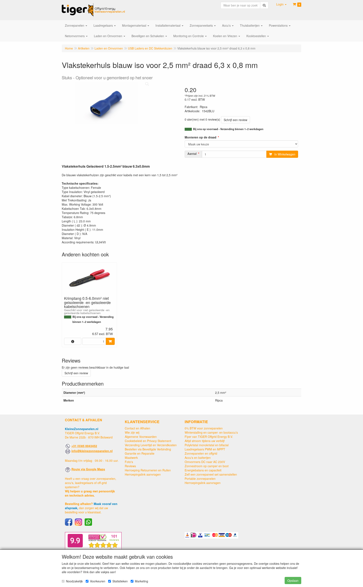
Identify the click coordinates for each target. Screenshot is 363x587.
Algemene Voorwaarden (141, 436)
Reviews (130, 466)
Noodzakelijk (74, 581)
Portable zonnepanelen (200, 478)
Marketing (141, 581)
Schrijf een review (235, 120)
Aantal (192, 153)
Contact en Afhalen (137, 428)
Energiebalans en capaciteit (203, 470)
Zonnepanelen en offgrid (201, 453)
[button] (281, 4)
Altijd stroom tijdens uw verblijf (205, 441)
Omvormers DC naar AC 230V (205, 462)
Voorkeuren (97, 581)
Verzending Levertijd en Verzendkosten (151, 445)
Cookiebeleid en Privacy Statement (148, 441)
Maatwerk (131, 457)
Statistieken (120, 581)
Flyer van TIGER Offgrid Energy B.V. (209, 436)
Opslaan (293, 580)
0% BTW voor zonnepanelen (204, 428)
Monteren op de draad (200, 137)
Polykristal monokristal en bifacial (207, 445)
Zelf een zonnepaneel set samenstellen (211, 474)
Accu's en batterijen (198, 457)
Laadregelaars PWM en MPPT (205, 449)
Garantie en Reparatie (139, 453)
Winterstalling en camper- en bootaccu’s (211, 432)
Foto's (129, 462)
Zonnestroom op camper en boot (207, 466)
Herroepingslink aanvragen (143, 474)
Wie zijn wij (132, 432)
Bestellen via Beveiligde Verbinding (148, 449)
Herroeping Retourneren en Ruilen (148, 470)
